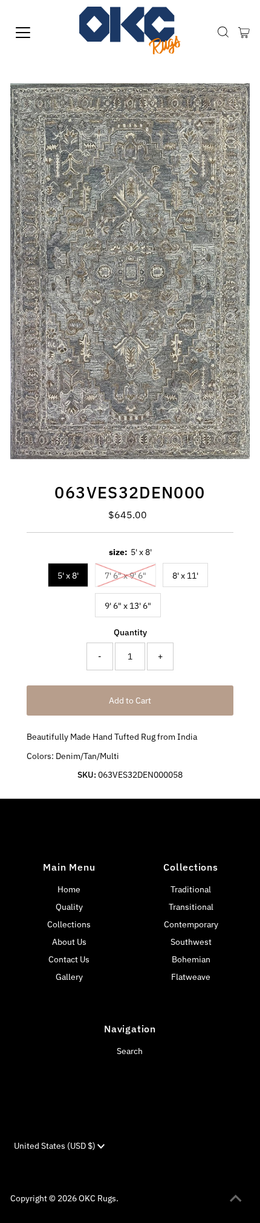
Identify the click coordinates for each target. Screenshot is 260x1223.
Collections (69, 924)
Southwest (191, 941)
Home (68, 889)
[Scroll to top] (236, 1199)
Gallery (69, 976)
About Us (69, 941)
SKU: (86, 774)
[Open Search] (223, 32)
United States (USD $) (55, 1145)
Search (130, 1051)
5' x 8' (68, 575)
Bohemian (191, 959)
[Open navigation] (36, 32)
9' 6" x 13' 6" (128, 605)
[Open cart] (244, 32)
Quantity (130, 632)
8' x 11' (185, 575)
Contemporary (191, 924)
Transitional (191, 906)
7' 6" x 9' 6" (125, 575)
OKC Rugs (97, 1198)
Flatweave (190, 976)
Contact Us (68, 959)
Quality (69, 906)
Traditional (191, 889)
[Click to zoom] (230, 102)
